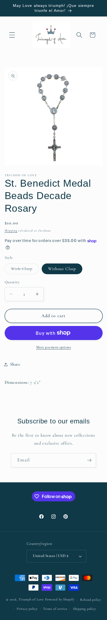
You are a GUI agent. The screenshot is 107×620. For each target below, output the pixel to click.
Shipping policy (84, 609)
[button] (12, 35)
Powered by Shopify (60, 600)
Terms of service (55, 609)
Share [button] (15, 364)
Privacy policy (27, 609)
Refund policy (90, 600)
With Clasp (25, 270)
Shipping (11, 230)
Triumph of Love (31, 600)
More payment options (53, 347)
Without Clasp (62, 268)
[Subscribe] (89, 460)
